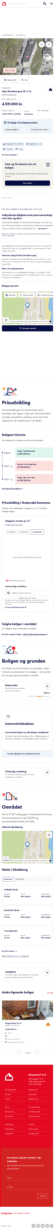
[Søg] (45, 4)
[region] (27, 308)
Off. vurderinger (43, 110)
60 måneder (37, 532)
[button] (50, 89)
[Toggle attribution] (50, 321)
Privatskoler (20, 879)
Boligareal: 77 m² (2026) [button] (14, 144)
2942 (25, 634)
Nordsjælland (7, 35)
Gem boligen (27, 183)
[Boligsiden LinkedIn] (47, 1226)
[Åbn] (47, 685)
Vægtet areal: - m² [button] (35, 144)
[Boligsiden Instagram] (43, 1226)
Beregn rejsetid (29, 328)
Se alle (50, 992)
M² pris (27, 111)
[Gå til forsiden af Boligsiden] (4, 3)
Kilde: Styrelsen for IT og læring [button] (15, 956)
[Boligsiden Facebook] (33, 1226)
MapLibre (13, 321)
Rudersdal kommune (37, 634)
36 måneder (24, 532)
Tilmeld (43, 1196)
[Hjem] (9, 1079)
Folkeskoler (8, 879)
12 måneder (11, 532)
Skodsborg (20, 35)
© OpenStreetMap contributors (37, 321)
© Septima (22, 321)
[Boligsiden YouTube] (52, 1226)
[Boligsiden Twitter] (38, 1226)
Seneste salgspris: (8, 110)
